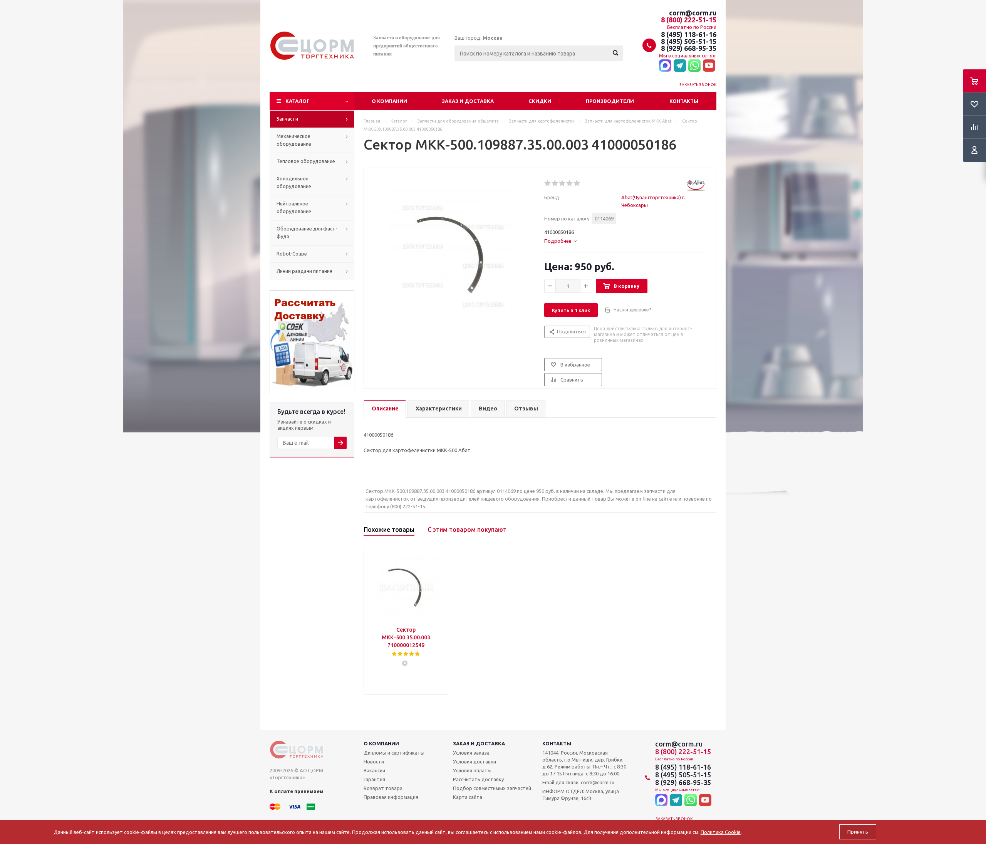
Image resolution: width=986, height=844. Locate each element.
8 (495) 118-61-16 (688, 34)
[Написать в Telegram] (680, 65)
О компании (389, 101)
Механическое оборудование (294, 139)
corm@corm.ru (692, 12)
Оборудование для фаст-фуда (307, 232)
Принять (857, 832)
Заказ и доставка (468, 101)
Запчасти (287, 118)
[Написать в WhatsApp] (694, 65)
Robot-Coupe (292, 253)
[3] (562, 183)
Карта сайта (467, 797)
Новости (374, 761)
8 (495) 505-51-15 (688, 41)
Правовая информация (391, 797)
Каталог (297, 101)
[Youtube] (709, 65)
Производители (610, 101)
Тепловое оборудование (306, 161)
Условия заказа (471, 752)
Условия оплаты (472, 770)
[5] (577, 183)
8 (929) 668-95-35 (688, 48)
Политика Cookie (721, 832)
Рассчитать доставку (478, 779)
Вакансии (374, 770)
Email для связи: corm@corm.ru (578, 782)
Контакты (683, 101)
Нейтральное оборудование (294, 207)
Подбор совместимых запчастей (492, 788)
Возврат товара (383, 788)
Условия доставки (474, 761)
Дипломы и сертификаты (394, 752)
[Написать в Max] (665, 65)
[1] (548, 183)
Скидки (539, 101)
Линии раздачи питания (304, 271)
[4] (569, 183)
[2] (555, 183)
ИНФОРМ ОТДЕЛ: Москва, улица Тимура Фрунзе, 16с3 (580, 795)
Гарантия (374, 779)
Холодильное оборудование (294, 182)
